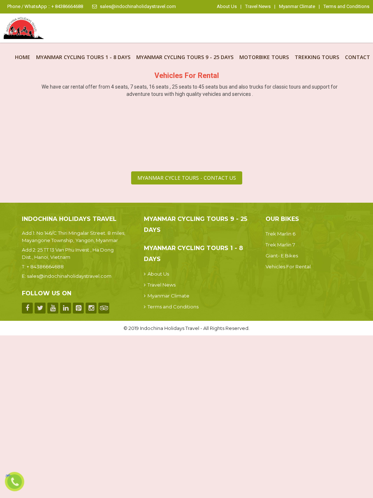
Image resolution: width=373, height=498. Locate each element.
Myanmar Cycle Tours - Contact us (186, 177)
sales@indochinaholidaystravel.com (138, 6)
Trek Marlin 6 (280, 234)
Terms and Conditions (346, 6)
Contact (357, 57)
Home (22, 57)
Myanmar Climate (297, 6)
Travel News (258, 6)
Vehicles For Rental (288, 266)
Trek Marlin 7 (280, 245)
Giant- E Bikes (282, 255)
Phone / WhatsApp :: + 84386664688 (45, 6)
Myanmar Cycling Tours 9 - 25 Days (184, 57)
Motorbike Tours (264, 57)
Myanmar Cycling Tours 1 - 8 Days (83, 57)
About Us (227, 6)
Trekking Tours (317, 57)
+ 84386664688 (45, 266)
